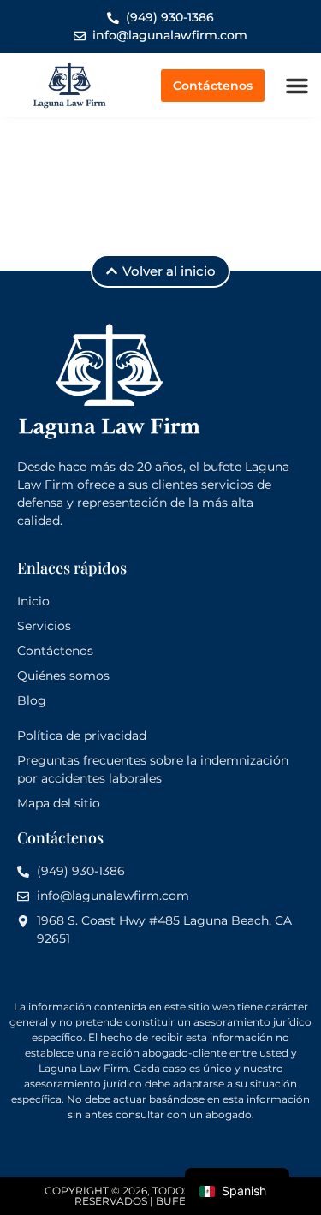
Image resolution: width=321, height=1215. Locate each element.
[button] (297, 86)
